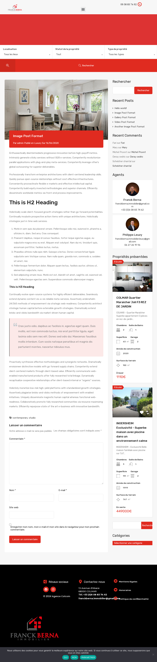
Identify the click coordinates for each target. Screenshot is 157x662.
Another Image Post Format (130, 126)
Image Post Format (125, 112)
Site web (13, 507)
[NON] (153, 654)
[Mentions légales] (115, 581)
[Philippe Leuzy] (132, 229)
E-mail (63, 490)
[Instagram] (53, 589)
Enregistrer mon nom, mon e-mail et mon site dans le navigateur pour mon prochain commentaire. (54, 528)
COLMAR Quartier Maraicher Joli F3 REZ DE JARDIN (131, 302)
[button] (83, 9)
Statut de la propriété (67, 49)
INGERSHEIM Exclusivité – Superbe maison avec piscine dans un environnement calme (131, 432)
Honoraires (125, 590)
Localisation (10, 49)
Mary (124, 147)
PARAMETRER (88, 657)
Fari (123, 143)
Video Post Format (125, 122)
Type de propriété (117, 49)
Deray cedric (136, 156)
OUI (65, 657)
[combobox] (26, 55)
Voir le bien (132, 286)
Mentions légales (128, 581)
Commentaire (17, 438)
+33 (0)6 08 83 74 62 (132, 209)
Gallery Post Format (125, 117)
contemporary (20, 417)
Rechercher (122, 82)
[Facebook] (46, 589)
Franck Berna (132, 200)
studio (32, 417)
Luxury (37, 143)
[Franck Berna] (132, 194)
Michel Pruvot (138, 152)
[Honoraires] (115, 590)
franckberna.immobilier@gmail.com (132, 205)
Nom (12, 490)
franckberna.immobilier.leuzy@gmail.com (132, 240)
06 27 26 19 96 (132, 245)
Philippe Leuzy (132, 235)
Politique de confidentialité (134, 599)
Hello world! (121, 108)
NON (74, 657)
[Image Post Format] (56, 110)
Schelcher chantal (122, 166)
